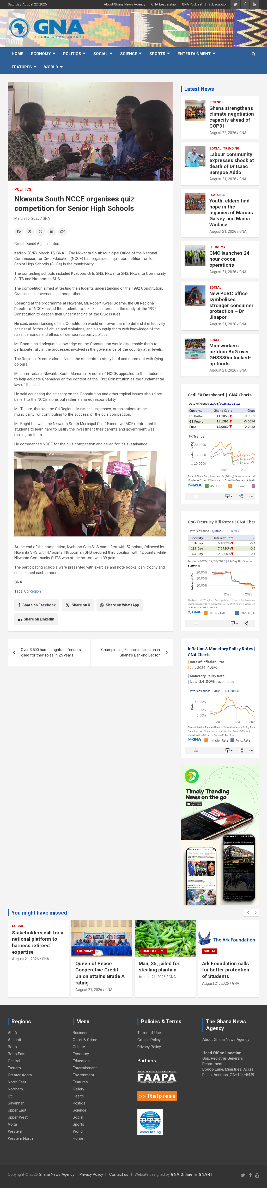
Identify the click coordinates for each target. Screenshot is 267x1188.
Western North (20, 1138)
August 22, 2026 (222, 133)
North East (17, 1082)
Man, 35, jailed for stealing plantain (159, 966)
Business (80, 1032)
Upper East (17, 1110)
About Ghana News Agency (124, 4)
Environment (83, 1075)
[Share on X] (29, 231)
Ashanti (14, 1039)
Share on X (81, 605)
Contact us (118, 1174)
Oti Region (32, 591)
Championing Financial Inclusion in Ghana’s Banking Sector (130, 652)
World (51, 67)
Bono (12, 1046)
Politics (72, 53)
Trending (231, 148)
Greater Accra (20, 1075)
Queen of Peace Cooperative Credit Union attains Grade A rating (100, 973)
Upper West (18, 1117)
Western (15, 1131)
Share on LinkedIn (39, 619)
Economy (41, 53)
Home (17, 53)
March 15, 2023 (27, 218)
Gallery (78, 1089)
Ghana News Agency (56, 1174)
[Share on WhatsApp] (40, 231)
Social (100, 53)
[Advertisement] (90, 710)
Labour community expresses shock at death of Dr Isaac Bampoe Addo (231, 163)
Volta (12, 1124)
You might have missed (39, 913)
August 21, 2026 (222, 179)
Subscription (218, 4)
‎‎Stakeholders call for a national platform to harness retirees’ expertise (37, 942)
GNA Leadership (163, 4)
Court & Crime (152, 951)
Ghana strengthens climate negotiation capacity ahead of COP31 (231, 117)
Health (78, 1096)
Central (14, 1061)
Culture (79, 1046)
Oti (10, 1096)
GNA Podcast (192, 4)
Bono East (17, 1054)
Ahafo (13, 1032)
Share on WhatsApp (122, 605)
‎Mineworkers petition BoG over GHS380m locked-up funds (230, 354)
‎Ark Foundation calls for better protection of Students (225, 969)
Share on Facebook (39, 605)
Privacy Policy (149, 1046)
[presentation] (248, 912)
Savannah (16, 1103)
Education (81, 1061)
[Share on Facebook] (18, 231)
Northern (15, 1089)
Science (128, 53)
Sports (157, 53)
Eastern (14, 1068)
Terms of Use (149, 1032)
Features (22, 67)
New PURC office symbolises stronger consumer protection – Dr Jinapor (231, 305)
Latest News (199, 89)
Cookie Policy (149, 1039)
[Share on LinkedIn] (51, 231)
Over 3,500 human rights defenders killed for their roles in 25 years (51, 652)
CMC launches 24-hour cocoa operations (230, 259)
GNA (46, 218)
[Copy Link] (62, 231)
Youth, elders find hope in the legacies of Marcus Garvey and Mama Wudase (231, 213)
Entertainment (194, 53)
